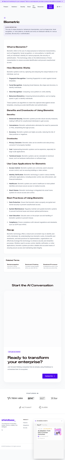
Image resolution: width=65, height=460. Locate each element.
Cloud (28, 6)
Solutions (14, 6)
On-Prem (34, 6)
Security (22, 6)
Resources (41, 6)
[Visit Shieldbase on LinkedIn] (2, 430)
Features (25, 422)
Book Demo (50, 6)
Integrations (26, 425)
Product (6, 6)
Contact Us (49, 376)
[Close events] (62, 421)
